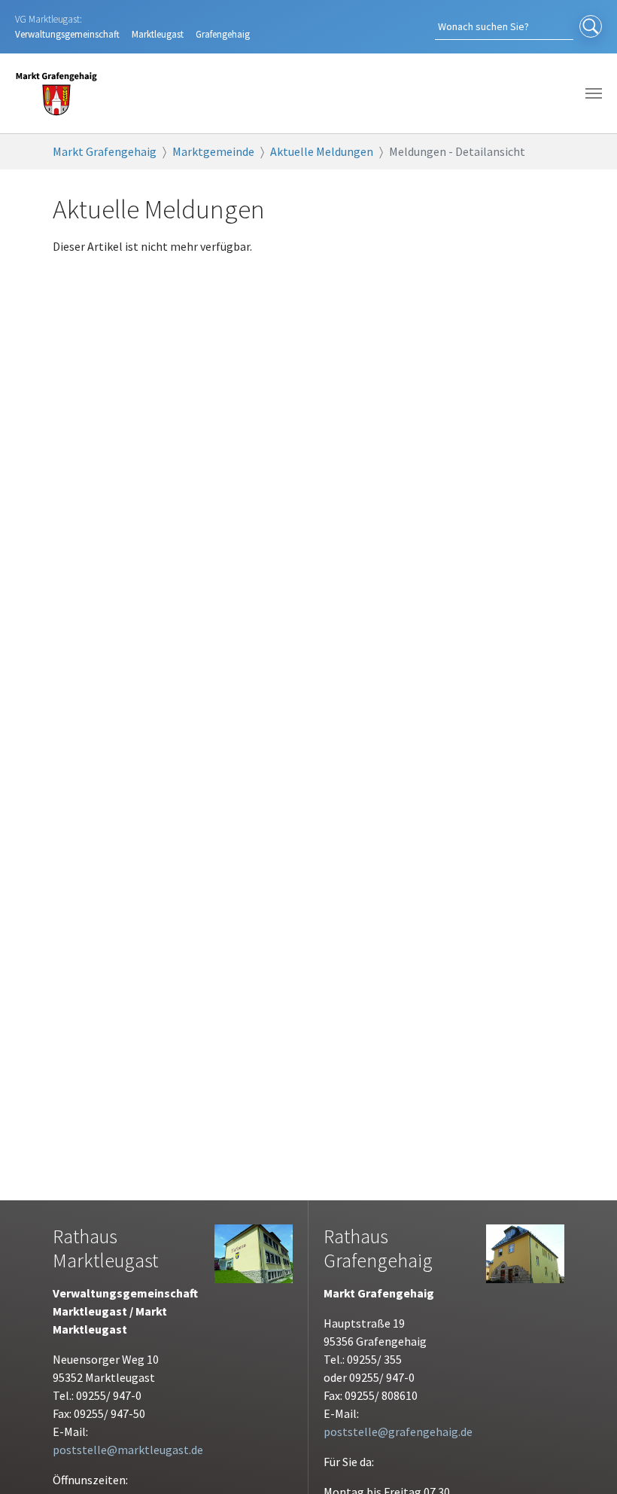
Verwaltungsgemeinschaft (67, 34)
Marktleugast (158, 34)
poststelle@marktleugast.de (128, 1449)
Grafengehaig (223, 34)
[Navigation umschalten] (593, 93)
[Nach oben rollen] (584, 1461)
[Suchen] (590, 27)
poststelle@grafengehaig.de (398, 1431)
